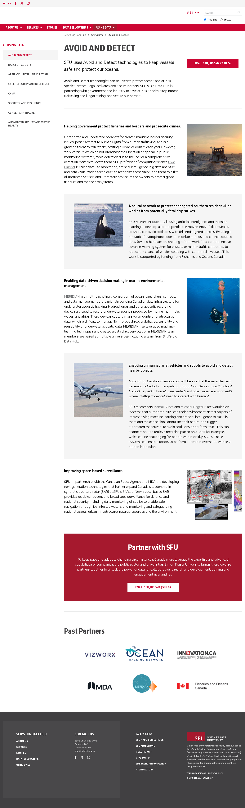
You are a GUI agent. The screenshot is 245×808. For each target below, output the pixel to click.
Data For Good (18, 65)
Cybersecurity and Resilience (29, 84)
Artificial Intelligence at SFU (28, 74)
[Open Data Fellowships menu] (91, 27)
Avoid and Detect (20, 55)
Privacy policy (215, 773)
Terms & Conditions (196, 773)
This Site (212, 19)
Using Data (103, 27)
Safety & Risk (144, 734)
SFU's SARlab (123, 491)
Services (33, 27)
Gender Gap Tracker (22, 112)
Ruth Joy (158, 222)
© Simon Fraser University (200, 778)
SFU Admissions (145, 745)
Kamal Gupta (164, 407)
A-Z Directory (145, 769)
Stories (52, 27)
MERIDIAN (72, 296)
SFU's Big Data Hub (75, 35)
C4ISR (12, 93)
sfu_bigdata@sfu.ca (85, 751)
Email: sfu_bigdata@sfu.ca (153, 587)
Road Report (144, 751)
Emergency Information (151, 763)
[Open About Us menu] (21, 27)
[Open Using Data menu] (114, 27)
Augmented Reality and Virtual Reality (30, 124)
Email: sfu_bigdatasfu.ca (212, 63)
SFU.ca (227, 19)
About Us (12, 27)
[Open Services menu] (41, 27)
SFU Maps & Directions (149, 739)
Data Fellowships (75, 27)
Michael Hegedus (193, 407)
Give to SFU (143, 757)
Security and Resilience (24, 103)
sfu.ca (7, 3)
